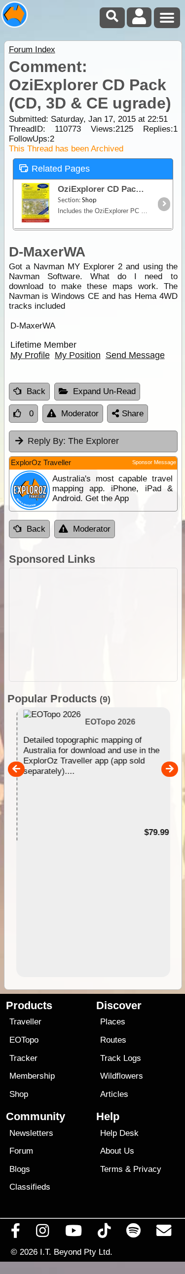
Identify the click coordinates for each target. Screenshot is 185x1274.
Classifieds (29, 1187)
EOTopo (23, 1040)
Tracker (23, 1058)
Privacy (147, 1169)
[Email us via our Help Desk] (164, 1233)
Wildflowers (121, 1076)
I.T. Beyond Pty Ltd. (76, 1252)
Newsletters (31, 1133)
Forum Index (32, 49)
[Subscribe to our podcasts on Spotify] (134, 1233)
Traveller (25, 1021)
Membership (32, 1076)
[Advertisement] (93, 624)
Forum (21, 1151)
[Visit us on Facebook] (15, 1233)
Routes (113, 1040)
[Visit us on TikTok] (104, 1233)
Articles (114, 1094)
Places (112, 1021)
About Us (117, 1151)
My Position (78, 355)
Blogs (19, 1169)
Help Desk (119, 1133)
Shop (18, 1094)
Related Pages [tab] (61, 169)
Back (36, 391)
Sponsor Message (154, 462)
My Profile (30, 355)
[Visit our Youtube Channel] (73, 1233)
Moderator (80, 413)
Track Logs (120, 1058)
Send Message (135, 355)
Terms (111, 1169)
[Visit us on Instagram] (43, 1233)
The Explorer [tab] (73, 441)
